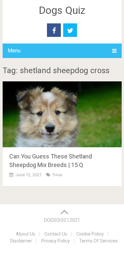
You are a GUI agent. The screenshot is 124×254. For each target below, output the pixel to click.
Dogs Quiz (62, 10)
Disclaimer (21, 240)
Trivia (57, 174)
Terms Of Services (98, 240)
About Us (25, 234)
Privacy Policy (55, 240)
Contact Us (55, 234)
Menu (14, 50)
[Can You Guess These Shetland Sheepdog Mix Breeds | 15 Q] (62, 114)
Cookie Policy (90, 234)
